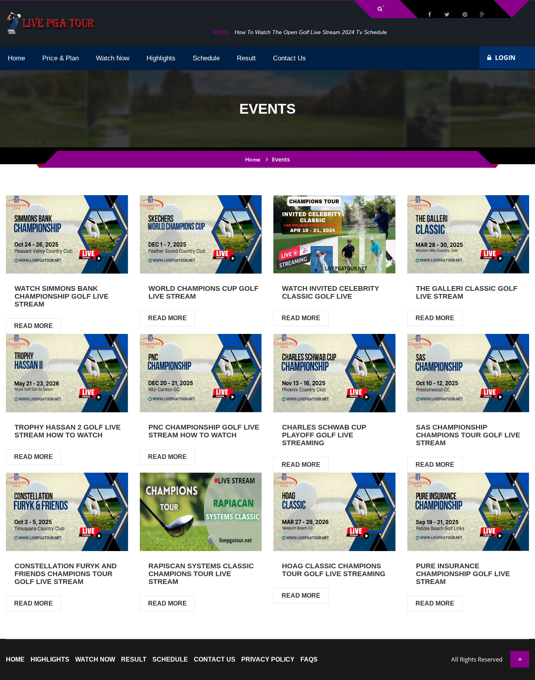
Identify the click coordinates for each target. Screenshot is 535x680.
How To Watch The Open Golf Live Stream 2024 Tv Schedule (311, 32)
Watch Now (95, 659)
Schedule (170, 659)
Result (133, 659)
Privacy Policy (268, 659)
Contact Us (214, 659)
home (15, 659)
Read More (33, 326)
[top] (519, 659)
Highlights (50, 659)
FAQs (309, 659)
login (505, 57)
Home (252, 159)
